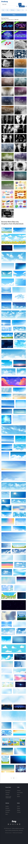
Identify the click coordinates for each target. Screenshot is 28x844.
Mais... (7, 814)
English (7, 806)
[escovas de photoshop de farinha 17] (7, 54)
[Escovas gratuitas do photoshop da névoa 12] (20, 175)
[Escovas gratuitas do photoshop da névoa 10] (20, 82)
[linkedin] (19, 824)
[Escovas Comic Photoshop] (20, 185)
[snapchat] (17, 824)
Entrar (17, 6)
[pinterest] (12, 824)
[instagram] (15, 824)
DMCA (18, 796)
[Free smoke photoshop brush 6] (7, 166)
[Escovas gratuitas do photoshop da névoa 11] (7, 175)
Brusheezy (8, 790)
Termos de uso (8, 832)
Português (8, 810)
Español (7, 808)
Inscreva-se (22, 6)
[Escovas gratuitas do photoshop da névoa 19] (7, 157)
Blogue (18, 810)
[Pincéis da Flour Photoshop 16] (20, 44)
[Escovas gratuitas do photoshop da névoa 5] (7, 110)
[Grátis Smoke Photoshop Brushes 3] (7, 213)
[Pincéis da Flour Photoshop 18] (7, 63)
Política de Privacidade (17, 832)
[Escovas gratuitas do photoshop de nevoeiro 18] (7, 147)
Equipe (18, 808)
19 (13, 778)
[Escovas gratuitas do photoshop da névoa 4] (20, 110)
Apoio (18, 794)
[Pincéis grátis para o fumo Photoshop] (7, 138)
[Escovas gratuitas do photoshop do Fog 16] (20, 72)
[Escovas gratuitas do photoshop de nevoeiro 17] (7, 82)
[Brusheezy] (4, 1)
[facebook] (8, 824)
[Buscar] (19, 4)
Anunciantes (20, 792)
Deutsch (7, 812)
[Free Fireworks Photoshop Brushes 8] (20, 147)
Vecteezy (8, 792)
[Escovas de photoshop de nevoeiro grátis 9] (7, 91)
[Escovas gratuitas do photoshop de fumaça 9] (20, 119)
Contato (19, 812)
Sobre (18, 806)
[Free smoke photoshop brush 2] (20, 138)
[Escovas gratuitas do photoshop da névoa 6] (20, 101)
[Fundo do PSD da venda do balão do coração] (7, 44)
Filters (14, 14)
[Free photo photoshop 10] (7, 119)
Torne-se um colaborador (8, 797)
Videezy (7, 794)
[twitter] (10, 824)
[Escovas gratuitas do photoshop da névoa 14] (20, 63)
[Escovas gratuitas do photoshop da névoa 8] (20, 91)
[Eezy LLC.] (14, 821)
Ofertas (18, 790)
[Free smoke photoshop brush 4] (20, 129)
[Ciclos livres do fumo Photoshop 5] (7, 129)
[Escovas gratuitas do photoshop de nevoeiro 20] (20, 157)
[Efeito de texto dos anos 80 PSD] (7, 26)
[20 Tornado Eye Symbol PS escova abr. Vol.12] (20, 54)
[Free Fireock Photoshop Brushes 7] (20, 166)
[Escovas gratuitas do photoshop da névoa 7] (7, 101)
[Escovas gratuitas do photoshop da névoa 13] (7, 185)
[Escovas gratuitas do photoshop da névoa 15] (7, 72)
